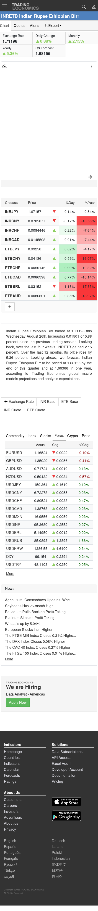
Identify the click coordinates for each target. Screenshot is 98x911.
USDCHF (14, 500)
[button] (93, 7)
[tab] (52, 26)
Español (10, 846)
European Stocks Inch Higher (28, 629)
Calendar (11, 769)
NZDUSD (14, 476)
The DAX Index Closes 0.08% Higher (35, 641)
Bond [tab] (86, 435)
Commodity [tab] (15, 435)
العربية (9, 876)
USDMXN (14, 516)
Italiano (58, 846)
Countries (12, 757)
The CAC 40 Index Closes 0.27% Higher (37, 647)
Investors (11, 811)
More (10, 573)
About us (11, 823)
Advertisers (13, 817)
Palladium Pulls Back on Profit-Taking (35, 611)
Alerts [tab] (34, 25)
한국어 (57, 876)
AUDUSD (14, 468)
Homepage (13, 751)
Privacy (10, 829)
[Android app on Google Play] (66, 816)
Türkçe (9, 870)
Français (11, 858)
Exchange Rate (21, 401)
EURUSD (14, 452)
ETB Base (69, 401)
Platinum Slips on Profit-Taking (29, 617)
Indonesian (61, 858)
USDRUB (14, 540)
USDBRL (13, 532)
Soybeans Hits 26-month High (29, 605)
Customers (12, 799)
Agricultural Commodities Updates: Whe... (38, 599)
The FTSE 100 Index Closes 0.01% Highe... (40, 653)
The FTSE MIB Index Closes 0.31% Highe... (40, 635)
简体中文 (59, 864)
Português (12, 852)
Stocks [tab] (45, 435)
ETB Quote (36, 409)
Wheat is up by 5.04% (22, 623)
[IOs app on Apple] (66, 802)
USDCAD (14, 508)
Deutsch (58, 840)
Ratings (10, 781)
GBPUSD (14, 460)
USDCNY (14, 492)
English (10, 840)
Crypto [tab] (72, 435)
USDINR (13, 524)
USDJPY (13, 484)
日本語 (57, 870)
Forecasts (12, 775)
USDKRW (14, 548)
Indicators (12, 763)
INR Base (47, 401)
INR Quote (12, 409)
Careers (10, 805)
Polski (57, 852)
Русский (11, 864)
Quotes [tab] (19, 25)
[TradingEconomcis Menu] (6, 6)
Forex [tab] (59, 435)
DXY (10, 556)
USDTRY (13, 564)
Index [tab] (32, 435)
